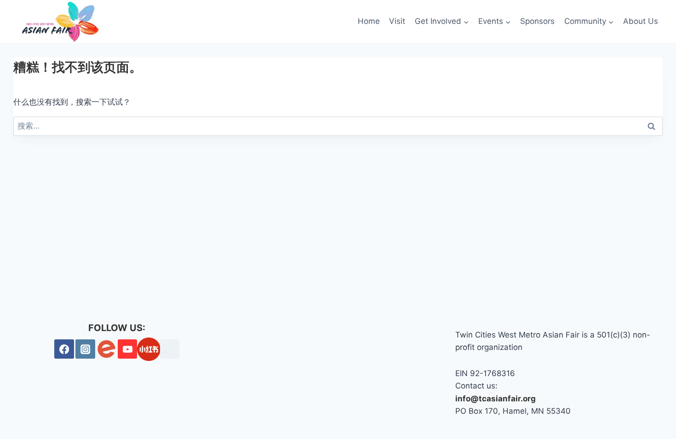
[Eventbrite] (106, 349)
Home (369, 21)
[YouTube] (127, 349)
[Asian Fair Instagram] (85, 349)
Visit (397, 21)
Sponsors (537, 21)
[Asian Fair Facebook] (64, 349)
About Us (640, 21)
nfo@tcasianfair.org (497, 398)
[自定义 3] (170, 349)
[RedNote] (149, 349)
